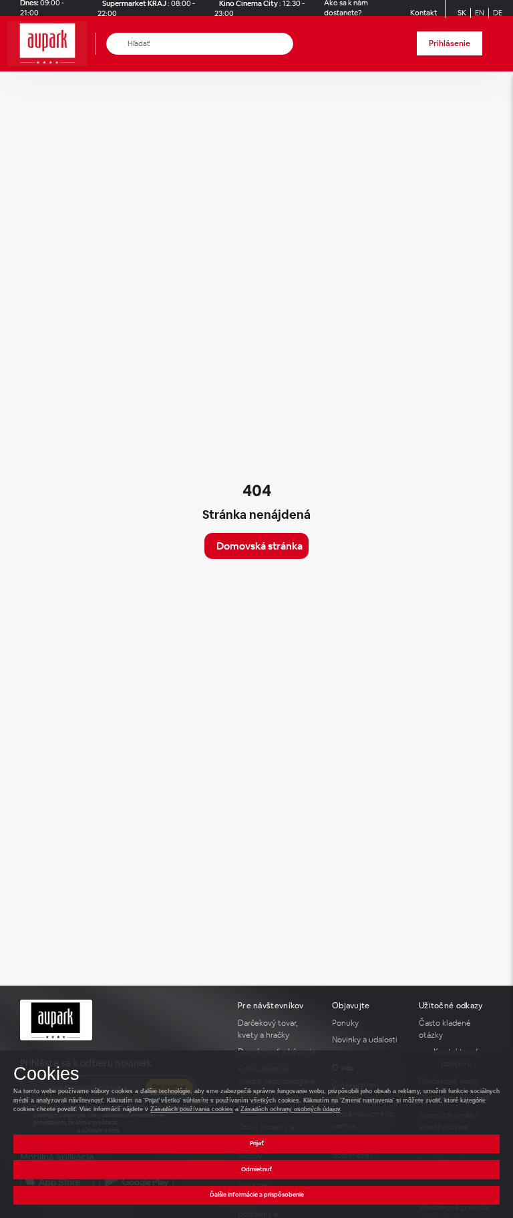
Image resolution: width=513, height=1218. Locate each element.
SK (462, 12)
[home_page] (51, 43)
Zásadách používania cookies (191, 1109)
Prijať (257, 1143)
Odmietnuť (256, 1169)
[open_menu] (498, 43)
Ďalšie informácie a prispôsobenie (257, 1195)
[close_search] (285, 43)
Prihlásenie (449, 43)
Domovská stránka (259, 546)
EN (479, 12)
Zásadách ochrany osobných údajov (290, 1109)
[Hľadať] (117, 43)
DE (497, 12)
